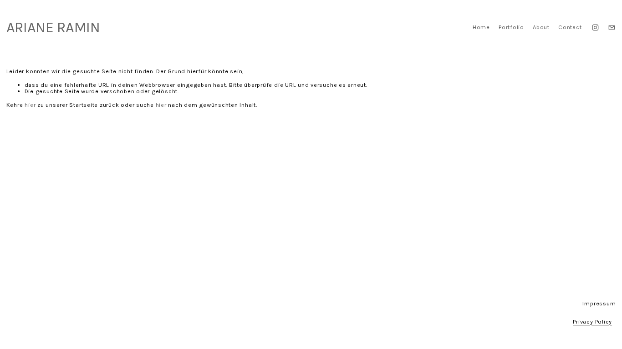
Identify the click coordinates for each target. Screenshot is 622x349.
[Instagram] (595, 27)
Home (481, 27)
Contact (569, 27)
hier (30, 104)
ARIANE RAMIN (53, 27)
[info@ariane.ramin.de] (612, 27)
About (541, 27)
